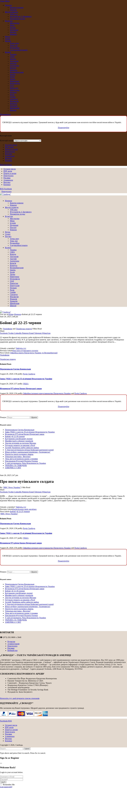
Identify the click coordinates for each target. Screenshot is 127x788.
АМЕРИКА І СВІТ (13, 468)
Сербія (13, 97)
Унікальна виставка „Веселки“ (18, 456)
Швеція (13, 110)
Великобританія (16, 72)
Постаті (13, 32)
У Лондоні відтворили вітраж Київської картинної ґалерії (29, 450)
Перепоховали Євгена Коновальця (15, 369)
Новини (8, 5)
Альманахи (10, 156)
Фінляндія (14, 101)
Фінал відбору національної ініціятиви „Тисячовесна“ (27, 452)
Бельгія (13, 68)
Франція (13, 103)
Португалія (14, 90)
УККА (26, 384)
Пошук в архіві (11, 149)
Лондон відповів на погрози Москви (20, 443)
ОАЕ (12, 86)
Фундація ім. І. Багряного (21, 16)
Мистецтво (14, 23)
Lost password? (6, 787)
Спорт (7, 39)
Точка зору (14, 43)
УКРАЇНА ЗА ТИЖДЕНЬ (16, 465)
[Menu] (1, 197)
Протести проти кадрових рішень (19, 454)
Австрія (13, 63)
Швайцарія (14, 108)
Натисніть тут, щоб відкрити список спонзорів (19, 698)
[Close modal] (1, 763)
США (12, 57)
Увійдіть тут (21, 348)
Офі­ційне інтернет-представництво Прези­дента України (47, 393)
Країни (8, 52)
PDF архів (9, 147)
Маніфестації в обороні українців (19, 441)
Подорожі (14, 30)
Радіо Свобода (29, 374)
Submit (27, 749)
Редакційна (14, 48)
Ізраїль (13, 74)
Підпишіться (5, 114)
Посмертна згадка (17, 19)
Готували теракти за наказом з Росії (20, 445)
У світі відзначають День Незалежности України (25, 463)
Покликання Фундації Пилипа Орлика (21, 461)
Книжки (8, 160)
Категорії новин (7, 140)
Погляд (8, 41)
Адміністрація (13, 644)
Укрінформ (7, 329)
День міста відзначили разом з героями (21, 459)
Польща (13, 92)
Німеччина (14, 81)
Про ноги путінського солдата (25, 351)
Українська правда (24, 329)
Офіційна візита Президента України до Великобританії (33, 353)
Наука (7, 36)
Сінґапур (14, 99)
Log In (3, 782)
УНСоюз (13, 14)
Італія (12, 77)
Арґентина (14, 66)
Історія (13, 28)
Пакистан (14, 88)
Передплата (10, 152)
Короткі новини (16, 7)
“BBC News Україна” (12, 487)
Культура (9, 21)
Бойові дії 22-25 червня (20, 511)
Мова (12, 25)
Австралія (14, 61)
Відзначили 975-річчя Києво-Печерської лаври (21, 388)
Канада (13, 59)
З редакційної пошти (19, 50)
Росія (12, 95)
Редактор (11, 641)
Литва (12, 79)
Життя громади (11, 12)
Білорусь (13, 70)
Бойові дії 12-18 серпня (15, 436)
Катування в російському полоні (18, 439)
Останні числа (11, 145)
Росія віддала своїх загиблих (25, 509)
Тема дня (13, 45)
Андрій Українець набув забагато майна (22, 448)
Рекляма (8, 154)
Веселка (8, 158)
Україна (13, 54)
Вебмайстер (12, 650)
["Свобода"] (5, 194)
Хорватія (13, 106)
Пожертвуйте (63, 128)
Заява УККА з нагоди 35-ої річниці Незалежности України (26, 379)
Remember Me (9, 785)
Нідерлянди (15, 83)
